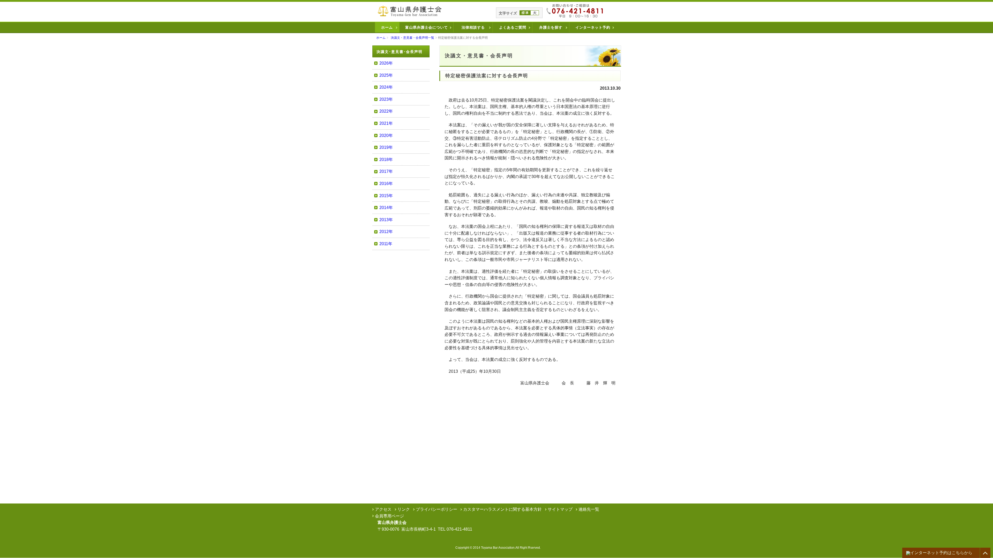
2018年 (386, 159)
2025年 (386, 75)
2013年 (386, 220)
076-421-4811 (459, 529)
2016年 (386, 183)
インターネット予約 (592, 27)
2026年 (386, 63)
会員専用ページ (389, 516)
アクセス (383, 509)
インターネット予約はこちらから (941, 553)
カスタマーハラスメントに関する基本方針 (502, 509)
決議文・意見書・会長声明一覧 (412, 38)
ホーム (387, 27)
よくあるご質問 (512, 27)
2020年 (386, 135)
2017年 (386, 171)
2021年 (386, 123)
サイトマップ (560, 509)
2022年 (386, 111)
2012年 (386, 231)
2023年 (386, 99)
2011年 (385, 244)
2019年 (386, 147)
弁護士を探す (550, 27)
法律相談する (473, 27)
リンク (403, 509)
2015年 (386, 195)
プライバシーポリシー (436, 509)
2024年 (386, 87)
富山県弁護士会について (426, 27)
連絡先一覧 (588, 509)
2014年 (386, 207)
